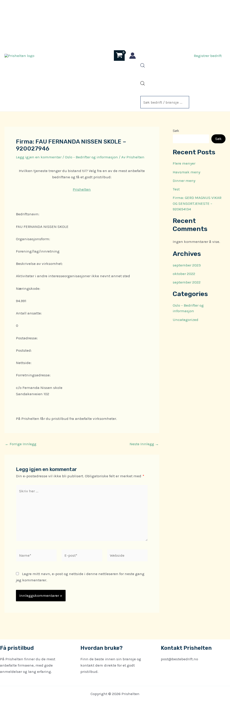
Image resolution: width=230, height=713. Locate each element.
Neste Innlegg (144, 444)
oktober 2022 (184, 273)
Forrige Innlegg (20, 444)
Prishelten (82, 189)
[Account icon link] (132, 55)
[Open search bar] (142, 66)
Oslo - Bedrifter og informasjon (91, 157)
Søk (176, 130)
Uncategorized (185, 319)
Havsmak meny (186, 172)
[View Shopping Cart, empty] (119, 55)
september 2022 (187, 282)
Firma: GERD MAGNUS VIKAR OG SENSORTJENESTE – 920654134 (197, 203)
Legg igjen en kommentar (39, 157)
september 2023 (187, 265)
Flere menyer (184, 163)
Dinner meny (184, 180)
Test (176, 189)
